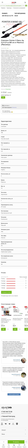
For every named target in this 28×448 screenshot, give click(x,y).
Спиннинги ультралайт (19, 8)
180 (3, 97)
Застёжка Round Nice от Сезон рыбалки (18, 319)
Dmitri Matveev (16, 359)
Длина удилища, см (6, 95)
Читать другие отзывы (14, 394)
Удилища (9, 8)
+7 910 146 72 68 (6, 412)
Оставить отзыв (6, 292)
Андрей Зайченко (16, 387)
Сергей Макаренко (16, 374)
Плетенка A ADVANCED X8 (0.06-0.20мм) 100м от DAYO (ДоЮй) (6, 320)
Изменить (14, 107)
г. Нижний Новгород (8, 416)
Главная (3, 8)
